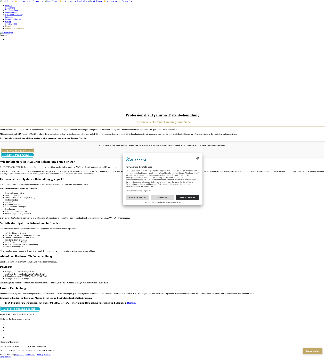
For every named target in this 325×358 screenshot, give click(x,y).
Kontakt (47, 354)
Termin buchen (312, 351)
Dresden (131, 302)
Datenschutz (30, 354)
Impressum (19, 354)
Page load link (5, 357)
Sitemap (40, 354)
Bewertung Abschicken (9, 342)
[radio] (165, 323)
